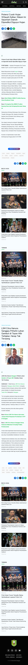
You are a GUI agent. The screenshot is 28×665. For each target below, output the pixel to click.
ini (2, 155)
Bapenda (5, 6)
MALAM (11, 155)
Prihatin (11, 470)
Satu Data (18, 655)
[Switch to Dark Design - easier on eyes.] (23, 2)
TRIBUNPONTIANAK (5, 157)
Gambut (3, 378)
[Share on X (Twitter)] (5, 28)
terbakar (8, 472)
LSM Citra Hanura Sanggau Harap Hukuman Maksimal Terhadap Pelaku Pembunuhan (12, 425)
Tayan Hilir (11, 378)
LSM (7, 470)
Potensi (16, 155)
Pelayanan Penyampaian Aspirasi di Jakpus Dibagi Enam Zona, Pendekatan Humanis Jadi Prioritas (13, 212)
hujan (16, 71)
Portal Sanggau (10, 657)
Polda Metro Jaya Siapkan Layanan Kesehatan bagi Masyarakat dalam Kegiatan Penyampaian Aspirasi (13, 236)
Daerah (7, 153)
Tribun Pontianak (6, 11)
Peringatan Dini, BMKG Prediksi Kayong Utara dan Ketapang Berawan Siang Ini (13, 106)
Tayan (3, 472)
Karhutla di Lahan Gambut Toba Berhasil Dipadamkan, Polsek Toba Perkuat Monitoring (14, 305)
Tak (21, 470)
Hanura (15, 467)
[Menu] (2, 2)
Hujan (24, 153)
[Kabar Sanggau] (14, 2)
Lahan (3, 470)
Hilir (23, 467)
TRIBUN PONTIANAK (14, 148)
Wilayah (12, 157)
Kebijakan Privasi (10, 655)
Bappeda (12, 6)
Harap (19, 467)
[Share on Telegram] (11, 28)
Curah (3, 153)
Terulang (13, 472)
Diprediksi (18, 153)
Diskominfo (19, 657)
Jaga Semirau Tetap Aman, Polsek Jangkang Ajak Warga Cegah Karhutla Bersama (13, 313)
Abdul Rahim (16, 386)
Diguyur (13, 153)
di (6, 467)
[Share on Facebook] (2, 28)
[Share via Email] (8, 28)
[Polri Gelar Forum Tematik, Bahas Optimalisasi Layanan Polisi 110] (14, 179)
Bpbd (24, 6)
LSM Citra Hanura (19, 384)
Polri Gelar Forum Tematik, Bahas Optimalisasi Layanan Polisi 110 (14, 189)
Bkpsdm (19, 6)
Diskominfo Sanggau (15, 660)
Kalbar (6, 155)
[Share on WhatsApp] (14, 28)
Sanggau (13, 376)
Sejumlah (21, 155)
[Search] (26, 2)
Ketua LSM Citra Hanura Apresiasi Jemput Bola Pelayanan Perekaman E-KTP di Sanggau (13, 416)
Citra (3, 467)
